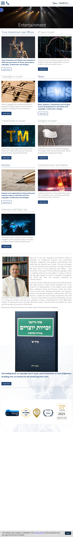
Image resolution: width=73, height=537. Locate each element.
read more (6, 384)
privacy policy (39, 533)
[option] (36, 14)
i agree (68, 533)
